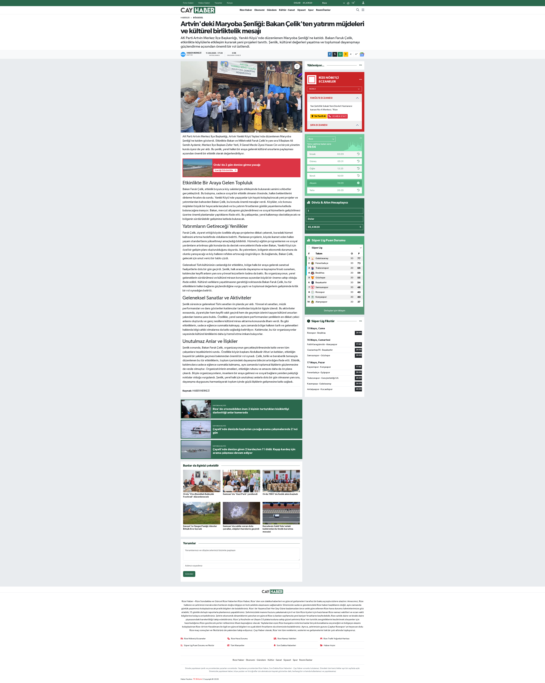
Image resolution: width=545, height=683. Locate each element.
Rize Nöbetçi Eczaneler (195, 639)
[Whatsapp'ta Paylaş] (340, 54)
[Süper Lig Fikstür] (360, 321)
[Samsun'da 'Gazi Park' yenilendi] (241, 481)
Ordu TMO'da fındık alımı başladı (280, 494)
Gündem (272, 10)
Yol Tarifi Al (320, 116)
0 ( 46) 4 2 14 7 (339, 116)
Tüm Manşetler (237, 645)
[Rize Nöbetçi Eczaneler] (360, 79)
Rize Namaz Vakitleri (287, 639)
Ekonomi (259, 10)
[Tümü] (360, 65)
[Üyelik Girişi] (362, 3)
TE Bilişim (197, 679)
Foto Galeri (188, 3)
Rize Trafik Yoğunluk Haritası (336, 639)
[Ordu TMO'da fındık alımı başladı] (281, 481)
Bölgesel (198, 18)
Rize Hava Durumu (239, 639)
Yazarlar (218, 3)
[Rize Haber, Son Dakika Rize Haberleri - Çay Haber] (198, 10)
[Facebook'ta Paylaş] (330, 54)
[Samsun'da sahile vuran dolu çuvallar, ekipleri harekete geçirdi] (241, 513)
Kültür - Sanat (287, 10)
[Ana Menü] (363, 10)
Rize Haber (246, 10)
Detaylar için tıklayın (334, 310)
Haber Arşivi (329, 645)
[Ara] (357, 10)
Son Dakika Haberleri (286, 645)
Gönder (189, 574)
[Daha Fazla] (345, 54)
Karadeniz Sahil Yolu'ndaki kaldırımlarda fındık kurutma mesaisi (278, 529)
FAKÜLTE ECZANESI (321, 98)
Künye (230, 3)
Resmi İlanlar (323, 10)
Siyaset (301, 10)
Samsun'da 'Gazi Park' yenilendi (240, 494)
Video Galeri (204, 3)
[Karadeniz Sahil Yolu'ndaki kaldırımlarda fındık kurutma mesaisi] (281, 513)
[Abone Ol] (362, 54)
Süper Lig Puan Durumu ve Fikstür (199, 645)
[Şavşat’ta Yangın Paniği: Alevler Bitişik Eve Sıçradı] (201, 513)
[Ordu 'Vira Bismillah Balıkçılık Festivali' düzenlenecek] (201, 481)
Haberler (185, 18)
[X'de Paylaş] (334, 54)
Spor (311, 10)
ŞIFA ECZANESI (318, 125)
